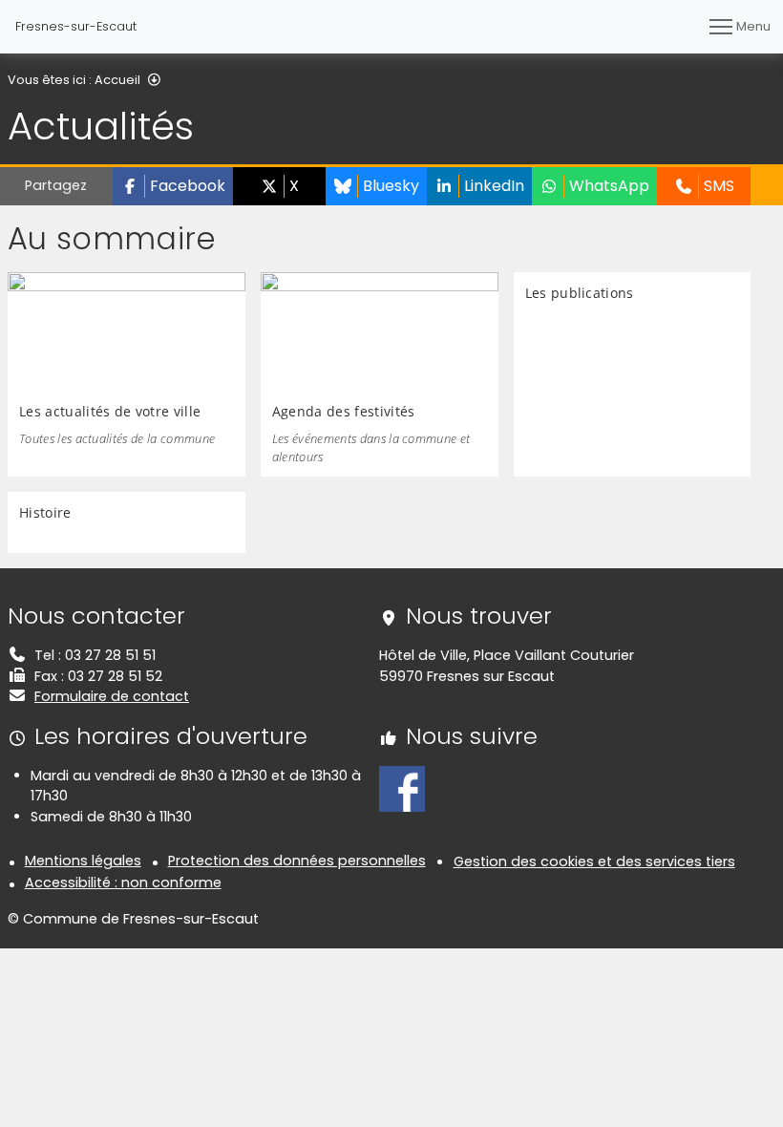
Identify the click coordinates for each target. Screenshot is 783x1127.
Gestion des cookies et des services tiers (594, 861)
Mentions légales (83, 860)
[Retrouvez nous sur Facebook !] (402, 787)
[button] (173, 186)
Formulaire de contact (111, 696)
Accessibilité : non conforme (123, 882)
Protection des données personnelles (297, 860)
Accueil (117, 80)
